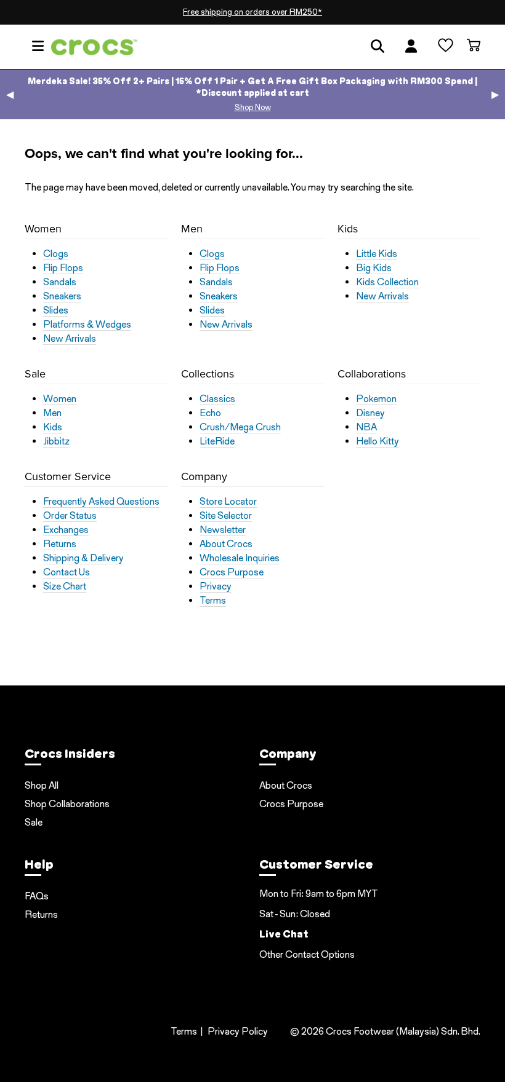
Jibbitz (56, 441)
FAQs (37, 896)
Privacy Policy (238, 1031)
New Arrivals (69, 338)
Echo (210, 413)
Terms (213, 600)
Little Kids (376, 253)
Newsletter (223, 529)
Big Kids (374, 268)
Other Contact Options (307, 954)
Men (52, 413)
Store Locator (228, 501)
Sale (33, 822)
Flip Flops (63, 268)
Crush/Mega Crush (240, 427)
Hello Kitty (377, 441)
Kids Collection (387, 282)
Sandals (59, 282)
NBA (366, 427)
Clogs (55, 253)
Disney (370, 413)
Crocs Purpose (232, 572)
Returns (59, 544)
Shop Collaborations (67, 804)
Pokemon (376, 399)
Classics (217, 399)
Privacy (216, 586)
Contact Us (66, 572)
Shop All (42, 785)
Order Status (70, 515)
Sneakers (62, 296)
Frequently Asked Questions (101, 501)
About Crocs (226, 544)
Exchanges (66, 529)
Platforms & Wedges (87, 324)
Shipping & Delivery (83, 558)
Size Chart (64, 586)
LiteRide (217, 441)
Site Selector (226, 515)
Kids (52, 427)
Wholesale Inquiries (240, 558)
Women (59, 399)
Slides (55, 310)
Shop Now (253, 107)
